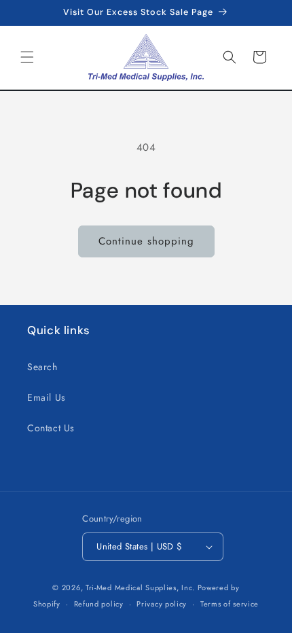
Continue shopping (146, 241)
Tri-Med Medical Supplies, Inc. (140, 587)
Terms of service (229, 603)
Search (42, 367)
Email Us (46, 397)
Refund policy (99, 603)
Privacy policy (161, 603)
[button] (27, 57)
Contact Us (51, 428)
